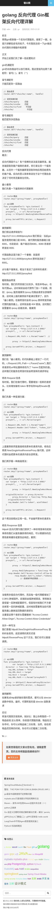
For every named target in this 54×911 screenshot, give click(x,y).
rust (21, 868)
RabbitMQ (9, 869)
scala (27, 869)
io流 (16, 854)
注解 (11, 883)
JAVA (23, 853)
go (19, 29)
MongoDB (39, 854)
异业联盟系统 (33, 904)
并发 (44, 878)
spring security (9, 879)
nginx (36, 859)
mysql (31, 859)
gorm (6, 854)
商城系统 (13, 904)
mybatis (8, 859)
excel (14, 847)
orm (5, 864)
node (40, 859)
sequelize (34, 869)
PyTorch (37, 864)
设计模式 (20, 883)
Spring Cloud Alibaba (37, 874)
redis (17, 869)
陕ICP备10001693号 (11, 908)
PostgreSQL (19, 863)
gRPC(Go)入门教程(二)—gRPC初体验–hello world (26, 817)
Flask (29, 847)
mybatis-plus (20, 859)
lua (33, 854)
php (9, 864)
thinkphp (19, 879)
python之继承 (10, 808)
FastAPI (20, 847)
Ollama (46, 860)
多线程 (39, 879)
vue (29, 878)
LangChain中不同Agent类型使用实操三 (21, 821)
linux (30, 854)
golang (43, 846)
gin (6, 736)
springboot (11, 874)
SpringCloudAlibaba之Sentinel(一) (19, 785)
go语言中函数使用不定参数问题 (18, 794)
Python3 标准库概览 (13, 826)
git (36, 847)
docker (9, 847)
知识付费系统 (22, 904)
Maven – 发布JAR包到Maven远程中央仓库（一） (25, 803)
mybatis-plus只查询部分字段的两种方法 (21, 798)
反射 (34, 878)
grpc (12, 854)
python (30, 864)
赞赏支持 (14, 757)
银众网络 (6, 904)
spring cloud (23, 874)
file (25, 847)
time (25, 879)
